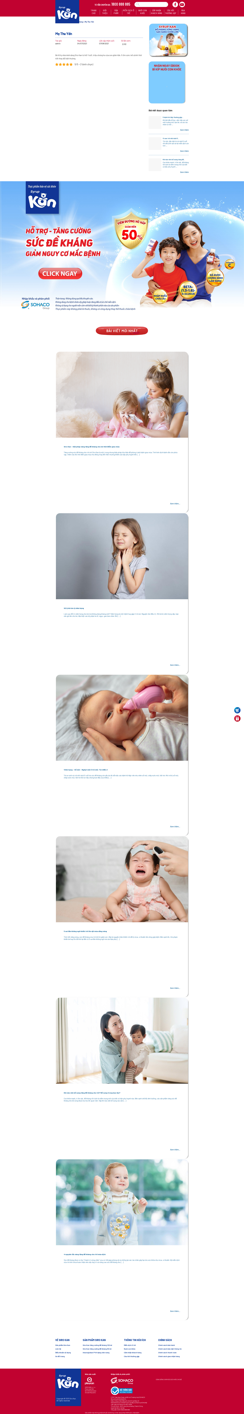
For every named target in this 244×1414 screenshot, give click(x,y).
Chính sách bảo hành (166, 1345)
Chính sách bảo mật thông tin (170, 1349)
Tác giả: (58, 40)
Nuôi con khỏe (142, 11)
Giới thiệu (105, 11)
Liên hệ (58, 1349)
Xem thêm (184, 130)
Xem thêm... (175, 503)
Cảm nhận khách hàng (156, 11)
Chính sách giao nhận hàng (169, 1356)
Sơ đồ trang (60, 1356)
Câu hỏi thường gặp (170, 11)
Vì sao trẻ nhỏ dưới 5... (171, 138)
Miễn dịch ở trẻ (128, 11)
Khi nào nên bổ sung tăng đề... (174, 159)
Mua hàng (183, 11)
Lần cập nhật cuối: (107, 40)
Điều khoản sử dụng (63, 1352)
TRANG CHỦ (94, 11)
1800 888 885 (120, 4)
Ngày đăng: (82, 40)
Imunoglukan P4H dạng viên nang (96, 1352)
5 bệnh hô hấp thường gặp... (173, 117)
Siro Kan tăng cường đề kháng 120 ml (97, 1345)
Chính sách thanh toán (167, 1352)
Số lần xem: (126, 40)
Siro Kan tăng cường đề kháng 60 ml (97, 1349)
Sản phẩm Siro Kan (62, 1345)
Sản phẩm (116, 11)
